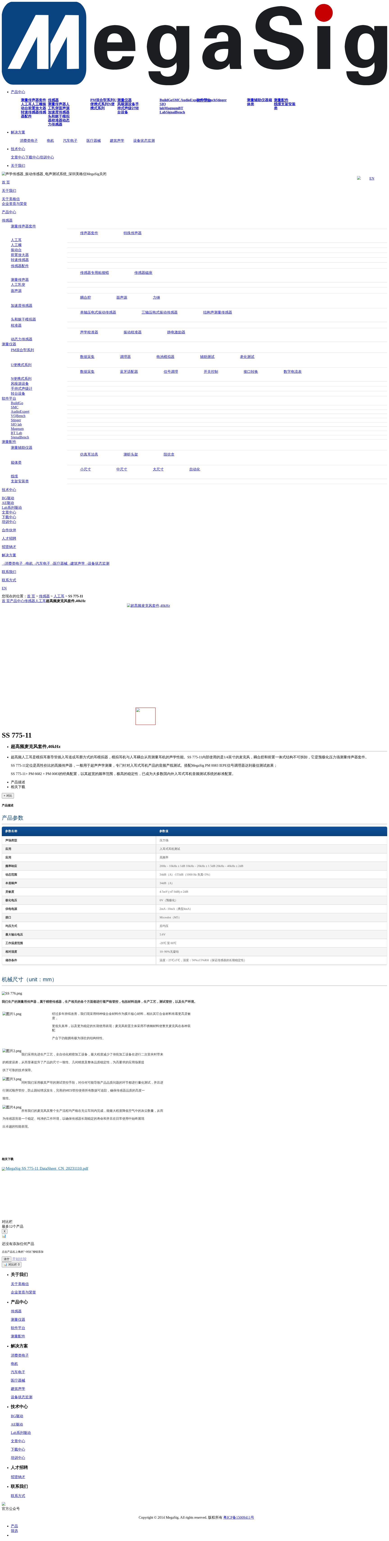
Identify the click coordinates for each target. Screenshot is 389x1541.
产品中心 (18, 92)
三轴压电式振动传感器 (160, 312)
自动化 (194, 469)
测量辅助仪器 (258, 100)
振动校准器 (133, 332)
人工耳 (26, 104)
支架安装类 (20, 481)
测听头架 (131, 454)
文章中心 (18, 157)
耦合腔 (85, 297)
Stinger (221, 100)
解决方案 (18, 132)
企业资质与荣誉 (14, 204)
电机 (50, 140)
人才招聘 (9, 538)
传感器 (53, 100)
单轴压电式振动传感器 (98, 312)
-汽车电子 (41, 563)
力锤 (156, 297)
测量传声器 (57, 104)
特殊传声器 (133, 233)
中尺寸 (121, 469)
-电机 (28, 563)
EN (371, 178)
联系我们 (9, 572)
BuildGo (166, 100)
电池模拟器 (165, 357)
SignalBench (175, 112)
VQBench (18, 416)
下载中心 (32, 157)
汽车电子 (70, 140)
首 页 (6, 182)
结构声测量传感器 (217, 312)
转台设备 (18, 393)
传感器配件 (20, 266)
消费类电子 (29, 140)
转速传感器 (30, 112)
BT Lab (16, 433)
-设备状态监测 (97, 563)
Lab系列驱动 (12, 507)
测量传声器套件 (33, 100)
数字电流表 (293, 372)
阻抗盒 (169, 454)
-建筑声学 (76, 563)
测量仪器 (124, 100)
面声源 (64, 108)
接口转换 (251, 372)
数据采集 (87, 357)
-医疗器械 (59, 563)
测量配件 (281, 100)
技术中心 (18, 149)
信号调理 (171, 372)
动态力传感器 (59, 122)
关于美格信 (11, 199)
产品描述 (18, 782)
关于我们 (18, 165)
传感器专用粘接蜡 (94, 273)
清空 (6, 1259)
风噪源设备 (126, 104)
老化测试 (247, 357)
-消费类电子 (12, 563)
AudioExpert (191, 100)
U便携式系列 (103, 102)
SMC (176, 100)
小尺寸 (85, 469)
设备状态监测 (144, 140)
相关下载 (18, 787)
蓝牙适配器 (129, 372)
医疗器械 (93, 140)
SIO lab (163, 106)
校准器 (57, 120)
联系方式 (9, 580)
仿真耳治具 (89, 454)
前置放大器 (37, 108)
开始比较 (19, 1259)
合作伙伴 (9, 530)
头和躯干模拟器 (23, 319)
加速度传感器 (59, 112)
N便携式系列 (102, 106)
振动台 (16, 250)
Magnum (171, 108)
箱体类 (16, 462)
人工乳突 (18, 285)
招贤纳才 (9, 547)
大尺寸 (158, 469)
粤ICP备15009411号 (238, 1517)
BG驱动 (8, 498)
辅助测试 (207, 357)
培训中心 (47, 157)
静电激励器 (176, 332)
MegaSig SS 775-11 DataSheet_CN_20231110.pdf (47, 1168)
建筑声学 (117, 140)
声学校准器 (89, 332)
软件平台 (204, 100)
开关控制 (211, 372)
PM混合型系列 (102, 100)
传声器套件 (89, 233)
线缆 (277, 104)
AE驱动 (8, 503)
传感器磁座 (143, 273)
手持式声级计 (128, 106)
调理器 (125, 357)
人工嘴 (37, 104)
